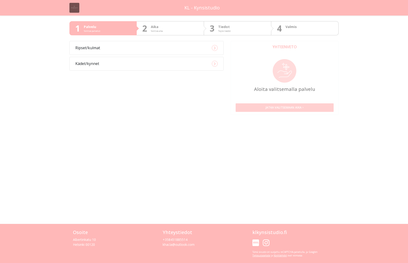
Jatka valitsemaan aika (284, 107)
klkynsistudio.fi (269, 232)
